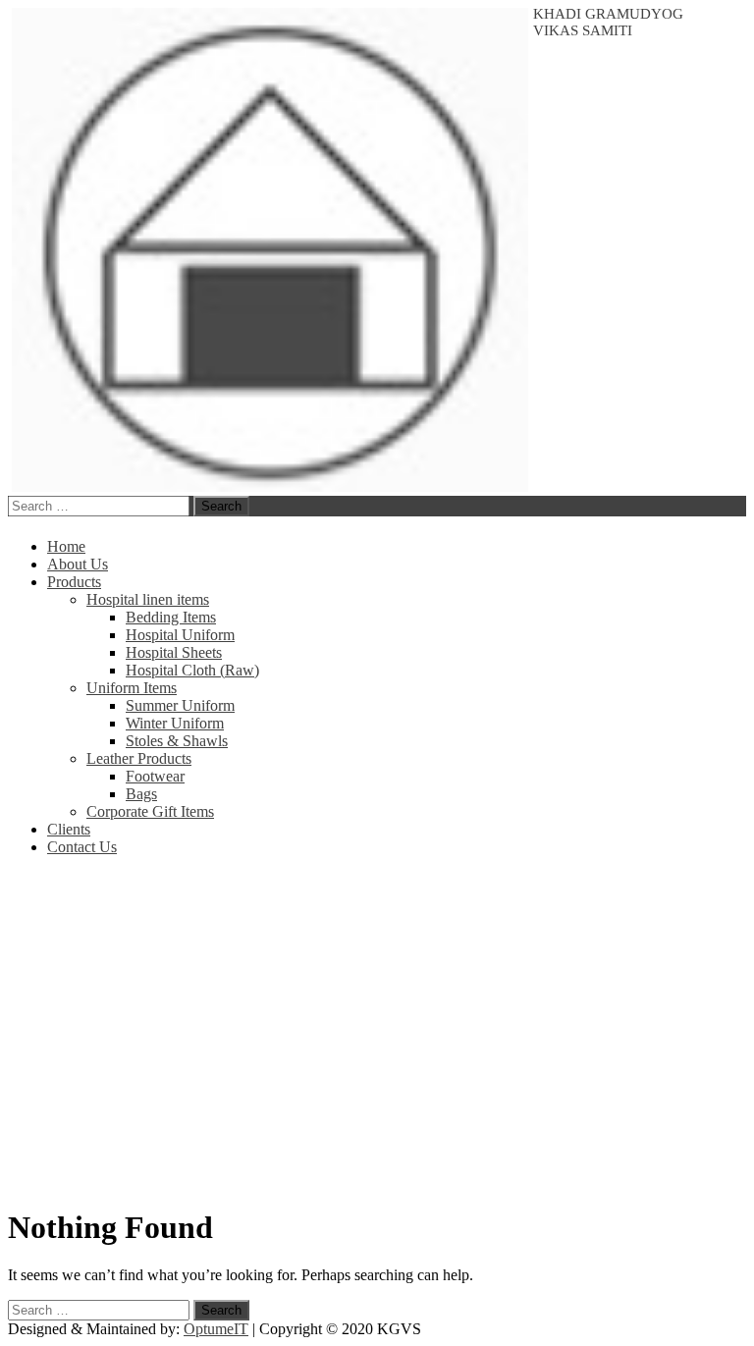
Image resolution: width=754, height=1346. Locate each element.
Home (66, 546)
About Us (77, 564)
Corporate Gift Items (150, 811)
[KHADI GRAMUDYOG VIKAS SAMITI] (268, 486)
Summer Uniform (180, 705)
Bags (141, 793)
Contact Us (82, 846)
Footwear (155, 776)
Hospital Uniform (180, 634)
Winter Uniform (175, 723)
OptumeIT (216, 1328)
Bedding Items (171, 617)
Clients (68, 829)
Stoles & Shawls (177, 740)
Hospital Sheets (174, 652)
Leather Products (138, 758)
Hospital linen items (147, 599)
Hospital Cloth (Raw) (192, 670)
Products (74, 581)
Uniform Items (131, 687)
